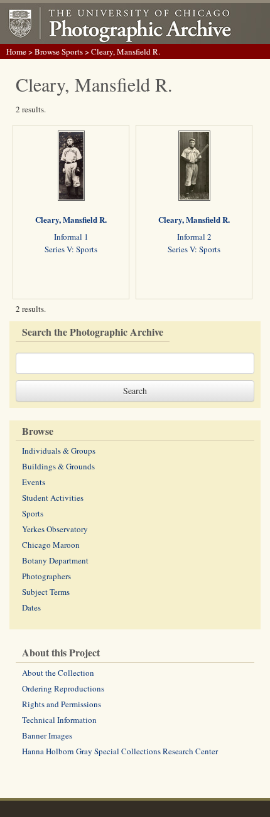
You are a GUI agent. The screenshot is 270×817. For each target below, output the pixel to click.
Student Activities (53, 497)
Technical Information (59, 719)
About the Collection (58, 672)
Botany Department (55, 560)
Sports (32, 513)
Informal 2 (194, 236)
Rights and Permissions (61, 704)
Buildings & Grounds (58, 466)
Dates (31, 607)
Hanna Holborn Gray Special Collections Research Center (120, 751)
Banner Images (47, 735)
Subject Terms (46, 591)
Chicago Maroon (51, 544)
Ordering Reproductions (63, 688)
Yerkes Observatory (55, 529)
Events (33, 482)
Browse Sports (59, 51)
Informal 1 (71, 236)
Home (16, 51)
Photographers (46, 576)
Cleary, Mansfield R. (71, 219)
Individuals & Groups (58, 450)
